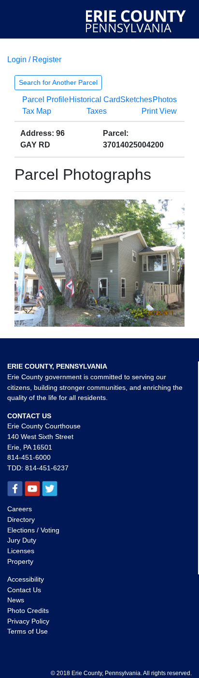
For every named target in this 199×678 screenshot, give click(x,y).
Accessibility (25, 579)
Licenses (20, 551)
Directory (21, 519)
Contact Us (24, 590)
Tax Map (36, 111)
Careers (19, 509)
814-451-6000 (29, 457)
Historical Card (94, 99)
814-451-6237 (47, 468)
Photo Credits (28, 610)
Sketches (136, 99)
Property (20, 561)
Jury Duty (21, 540)
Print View (159, 111)
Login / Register (34, 59)
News (15, 600)
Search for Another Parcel (58, 82)
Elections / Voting (33, 530)
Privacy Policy (28, 621)
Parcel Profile (45, 99)
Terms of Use (27, 631)
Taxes (96, 111)
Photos (165, 99)
